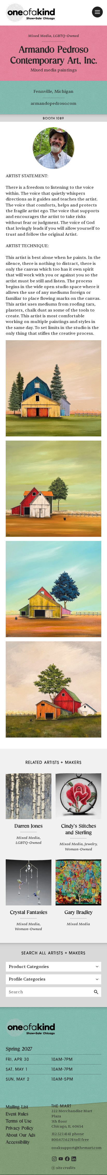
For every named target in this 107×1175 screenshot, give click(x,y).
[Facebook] (67, 1160)
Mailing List (17, 1107)
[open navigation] (97, 12)
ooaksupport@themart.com (76, 1148)
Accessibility (18, 1142)
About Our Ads (20, 1135)
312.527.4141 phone (67, 1134)
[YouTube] (60, 1160)
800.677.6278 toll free (70, 1139)
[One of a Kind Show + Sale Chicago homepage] (30, 13)
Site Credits (65, 1168)
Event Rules (17, 1114)
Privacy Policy (19, 1128)
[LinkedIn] (73, 1160)
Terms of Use (18, 1121)
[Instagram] (54, 1160)
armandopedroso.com (53, 103)
